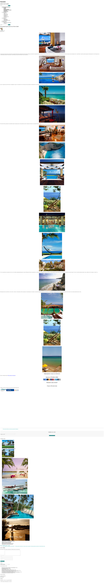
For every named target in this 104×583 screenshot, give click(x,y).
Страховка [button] (14, 387)
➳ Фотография (4, 12)
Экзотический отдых (42, 546)
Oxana (9, 545)
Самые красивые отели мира (35, 546)
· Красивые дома (6, 11)
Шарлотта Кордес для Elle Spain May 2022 (8, 569)
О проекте (1, 578)
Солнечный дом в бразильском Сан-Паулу (8, 571)
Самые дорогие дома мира (27, 546)
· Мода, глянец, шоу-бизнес (7, 22)
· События (5, 23)
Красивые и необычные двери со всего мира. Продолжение (10, 570)
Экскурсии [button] (11, 387)
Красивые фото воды (5, 568)
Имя (1, 556)
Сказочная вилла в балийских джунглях (7, 572)
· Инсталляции (6, 19)
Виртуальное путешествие (19, 546)
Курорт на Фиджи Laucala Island (6, 542)
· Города (5, 8)
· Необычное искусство (7, 20)
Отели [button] (5, 387)
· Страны (5, 7)
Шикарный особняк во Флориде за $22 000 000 (8, 567)
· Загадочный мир (6, 16)
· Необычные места (6, 9)
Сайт (1, 559)
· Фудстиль (5, 17)
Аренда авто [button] (17, 387)
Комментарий (2, 555)
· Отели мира (5, 10)
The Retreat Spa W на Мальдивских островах (8, 494)
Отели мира (12, 546)
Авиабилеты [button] (8, 387)
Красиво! (3, 1)
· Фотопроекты (6, 14)
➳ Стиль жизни (4, 21)
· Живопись (5, 18)
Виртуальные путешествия (6, 546)
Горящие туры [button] (2, 387)
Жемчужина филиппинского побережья (7, 457)
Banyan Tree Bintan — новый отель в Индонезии (8, 448)
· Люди (5, 13)
